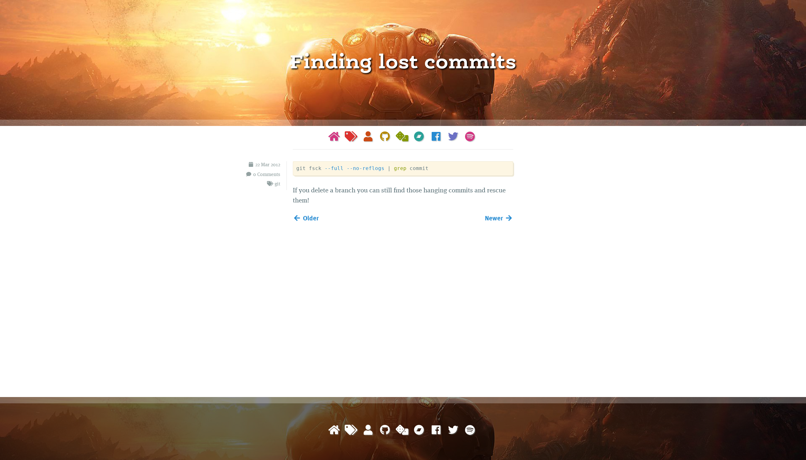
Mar (265, 165)
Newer (495, 218)
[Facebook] (436, 138)
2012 (275, 165)
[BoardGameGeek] (402, 138)
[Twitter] (453, 138)
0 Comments (266, 174)
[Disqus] (403, 308)
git (277, 184)
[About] (368, 138)
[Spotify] (470, 138)
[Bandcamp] (419, 138)
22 (257, 165)
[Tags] (351, 138)
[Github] (385, 138)
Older (310, 218)
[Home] (334, 138)
